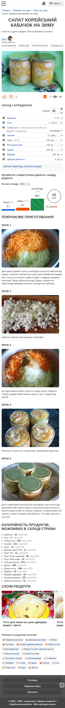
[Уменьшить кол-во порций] (61, 113)
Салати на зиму (32, 654)
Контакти (32, 692)
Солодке (9, 644)
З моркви (9, 663)
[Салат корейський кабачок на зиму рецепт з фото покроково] (32, 71)
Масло (35, 668)
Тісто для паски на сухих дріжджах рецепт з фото (25, 624)
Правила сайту (32, 686)
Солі (57, 663)
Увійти (57, 3)
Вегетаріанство (12, 649)
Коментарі (24, 45)
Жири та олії (54, 644)
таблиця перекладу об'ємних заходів (22, 166)
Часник (46, 663)
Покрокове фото (40, 45)
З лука (22, 663)
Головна (32, 680)
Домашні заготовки (37, 640)
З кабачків (51, 658)
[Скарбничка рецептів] (44, 3)
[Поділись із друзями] (62, 685)
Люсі (4, 39)
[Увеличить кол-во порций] (61, 109)
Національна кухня (14, 640)
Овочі (54, 640)
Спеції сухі (10, 668)
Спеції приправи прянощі (31, 644)
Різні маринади (34, 658)
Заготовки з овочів (13, 658)
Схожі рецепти (9, 45)
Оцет (23, 668)
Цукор (33, 663)
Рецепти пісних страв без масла (38, 649)
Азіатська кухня (12, 654)
